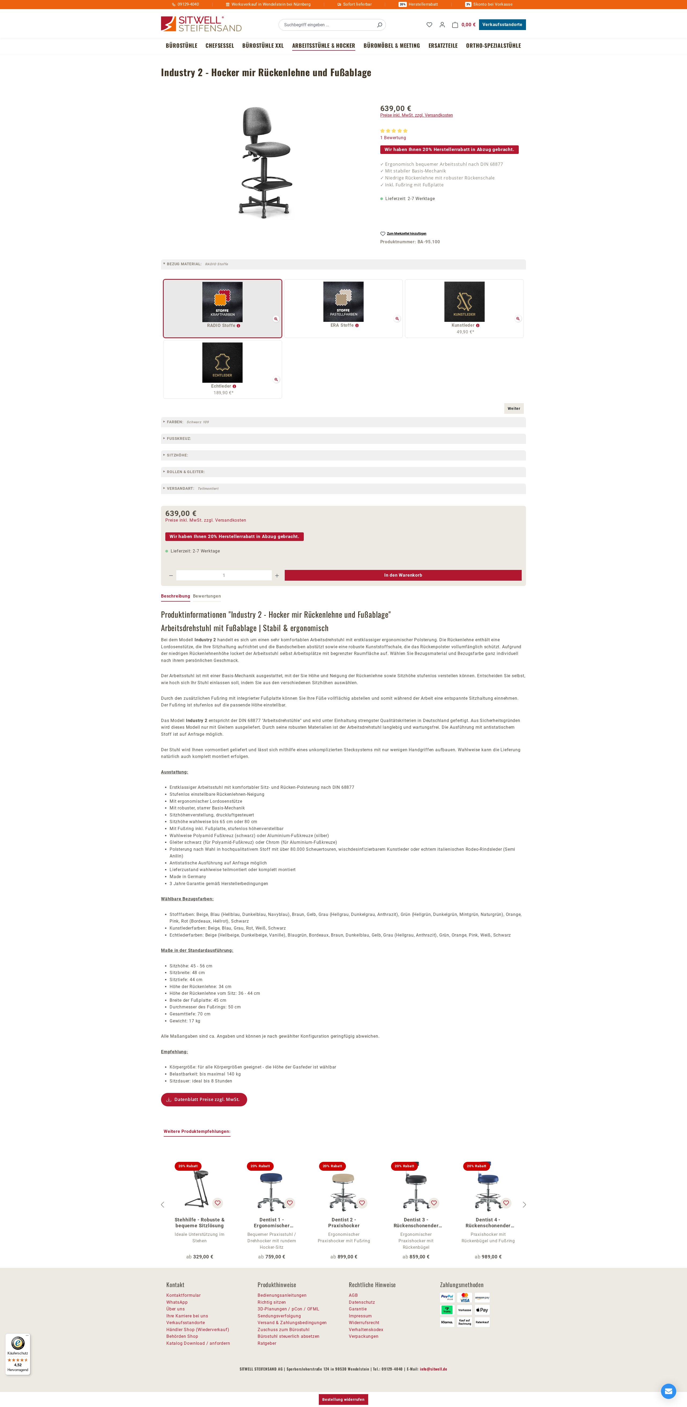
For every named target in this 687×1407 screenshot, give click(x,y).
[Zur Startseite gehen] (201, 24)
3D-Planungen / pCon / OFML (289, 1309)
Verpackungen (364, 1336)
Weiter (514, 408)
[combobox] (326, 24)
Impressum (360, 1315)
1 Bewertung (393, 137)
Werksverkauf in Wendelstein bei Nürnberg (271, 4)
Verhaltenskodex (366, 1329)
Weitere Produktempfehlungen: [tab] (197, 1131)
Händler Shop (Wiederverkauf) (197, 1329)
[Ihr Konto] (442, 24)
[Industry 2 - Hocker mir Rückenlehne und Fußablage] (265, 162)
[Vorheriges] (162, 1205)
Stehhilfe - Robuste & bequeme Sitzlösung (200, 1222)
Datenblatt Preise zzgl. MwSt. (207, 1099)
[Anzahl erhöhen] (277, 575)
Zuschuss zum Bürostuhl (284, 1329)
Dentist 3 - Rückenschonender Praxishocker (416, 1223)
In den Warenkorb (403, 575)
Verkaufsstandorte (502, 24)
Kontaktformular (183, 1295)
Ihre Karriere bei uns (187, 1315)
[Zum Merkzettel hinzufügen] (217, 1203)
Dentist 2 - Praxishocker (344, 1222)
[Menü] (27, 1337)
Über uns (175, 1309)
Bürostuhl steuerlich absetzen (289, 1336)
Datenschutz (362, 1302)
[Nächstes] (525, 1205)
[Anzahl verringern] (171, 575)
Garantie (358, 1309)
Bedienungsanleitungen (282, 1295)
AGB (353, 1295)
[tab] (175, 596)
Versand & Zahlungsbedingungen (292, 1322)
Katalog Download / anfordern (198, 1343)
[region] (265, 162)
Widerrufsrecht (364, 1322)
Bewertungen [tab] (207, 596)
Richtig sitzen (272, 1302)
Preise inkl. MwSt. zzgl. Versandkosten (416, 115)
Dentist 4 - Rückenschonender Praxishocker (488, 1223)
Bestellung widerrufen (343, 1399)
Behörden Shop (182, 1336)
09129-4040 (188, 4)
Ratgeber (267, 1343)
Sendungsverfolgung (279, 1315)
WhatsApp (177, 1302)
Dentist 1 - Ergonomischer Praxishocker (272, 1223)
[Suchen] (379, 24)
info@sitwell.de (433, 1369)
